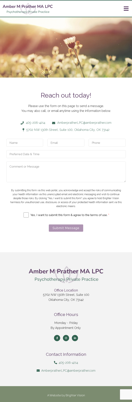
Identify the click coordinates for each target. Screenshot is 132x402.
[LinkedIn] (75, 338)
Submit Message (66, 228)
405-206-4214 (68, 362)
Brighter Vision (75, 395)
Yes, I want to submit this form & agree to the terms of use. (69, 215)
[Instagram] (66, 338)
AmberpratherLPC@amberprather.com (68, 370)
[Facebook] (57, 338)
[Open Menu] (126, 8)
